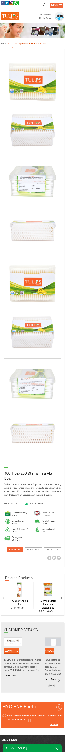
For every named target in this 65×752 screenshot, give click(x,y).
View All (51, 685)
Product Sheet (36, 503)
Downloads (45, 14)
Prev (3, 598)
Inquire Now (33, 550)
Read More (10, 675)
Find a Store (45, 19)
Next (61, 598)
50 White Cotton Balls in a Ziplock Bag (48, 604)
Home (4, 44)
